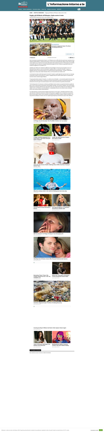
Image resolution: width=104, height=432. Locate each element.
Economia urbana (36, 9)
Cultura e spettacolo (27, 9)
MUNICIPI (59, 9)
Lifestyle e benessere (51, 9)
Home (31, 12)
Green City (43, 9)
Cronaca (20, 9)
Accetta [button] (101, 430)
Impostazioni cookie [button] (94, 430)
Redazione (33, 57)
